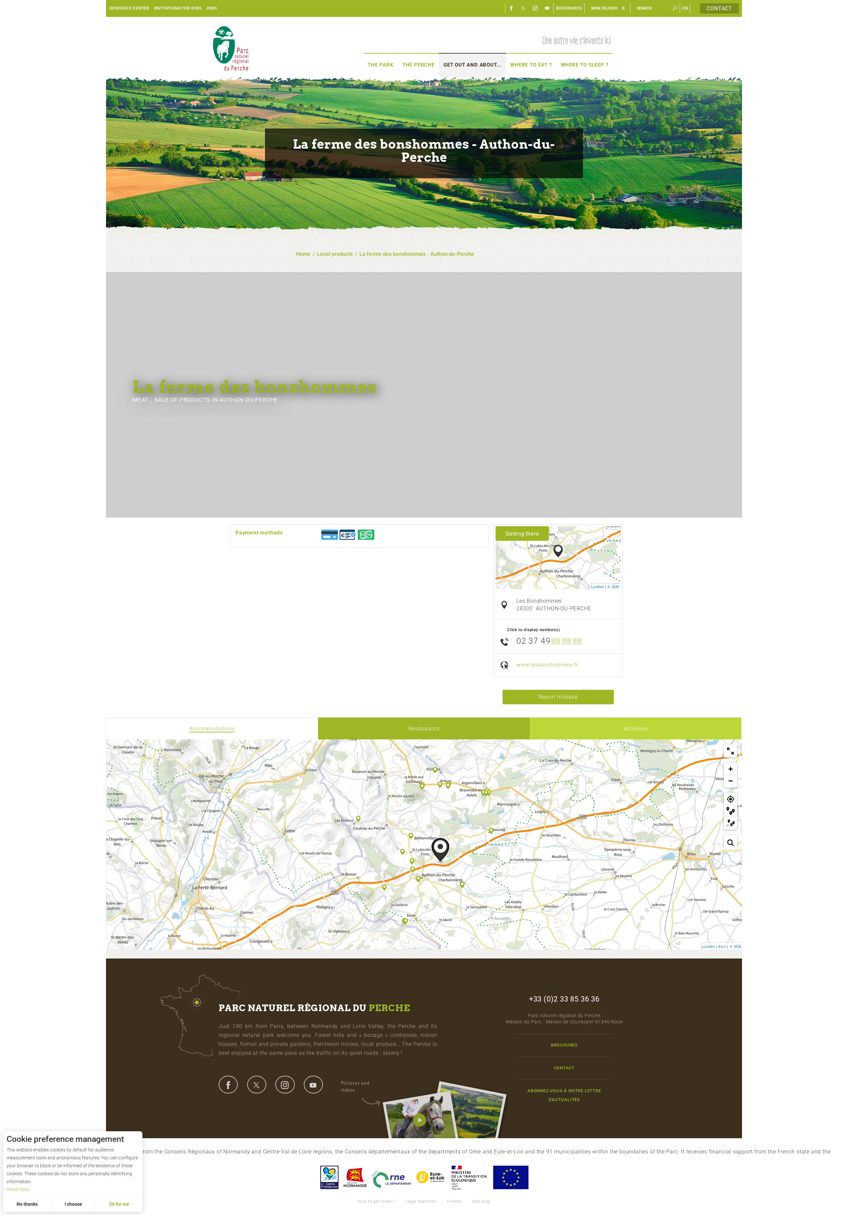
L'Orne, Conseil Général (391, 1177)
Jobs (211, 8)
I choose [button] (73, 1204)
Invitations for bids (177, 8)
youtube (313, 1085)
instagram (284, 1085)
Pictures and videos (355, 1086)
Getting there (522, 533)
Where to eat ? (531, 65)
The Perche (418, 65)
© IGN (613, 586)
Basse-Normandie (355, 1177)
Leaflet (597, 586)
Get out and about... (472, 65)
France (469, 1177)
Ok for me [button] (119, 1204)
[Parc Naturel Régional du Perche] (230, 48)
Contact (719, 8)
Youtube (547, 8)
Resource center (129, 8)
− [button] (730, 781)
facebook (228, 1085)
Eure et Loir (431, 1177)
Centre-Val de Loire (329, 1177)
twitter (256, 1085)
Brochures (569, 8)
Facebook (511, 8)
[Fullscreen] (730, 751)
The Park (380, 65)
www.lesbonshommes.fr (547, 665)
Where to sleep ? (585, 65)
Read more (18, 1189)
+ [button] (730, 769)
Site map (481, 1201)
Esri (722, 946)
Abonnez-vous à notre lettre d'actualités (564, 1095)
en (685, 8)
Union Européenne (510, 1177)
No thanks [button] (27, 1204)
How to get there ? (376, 1201)
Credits (454, 1201)
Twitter (523, 8)
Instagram (535, 8)
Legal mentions (421, 1201)
